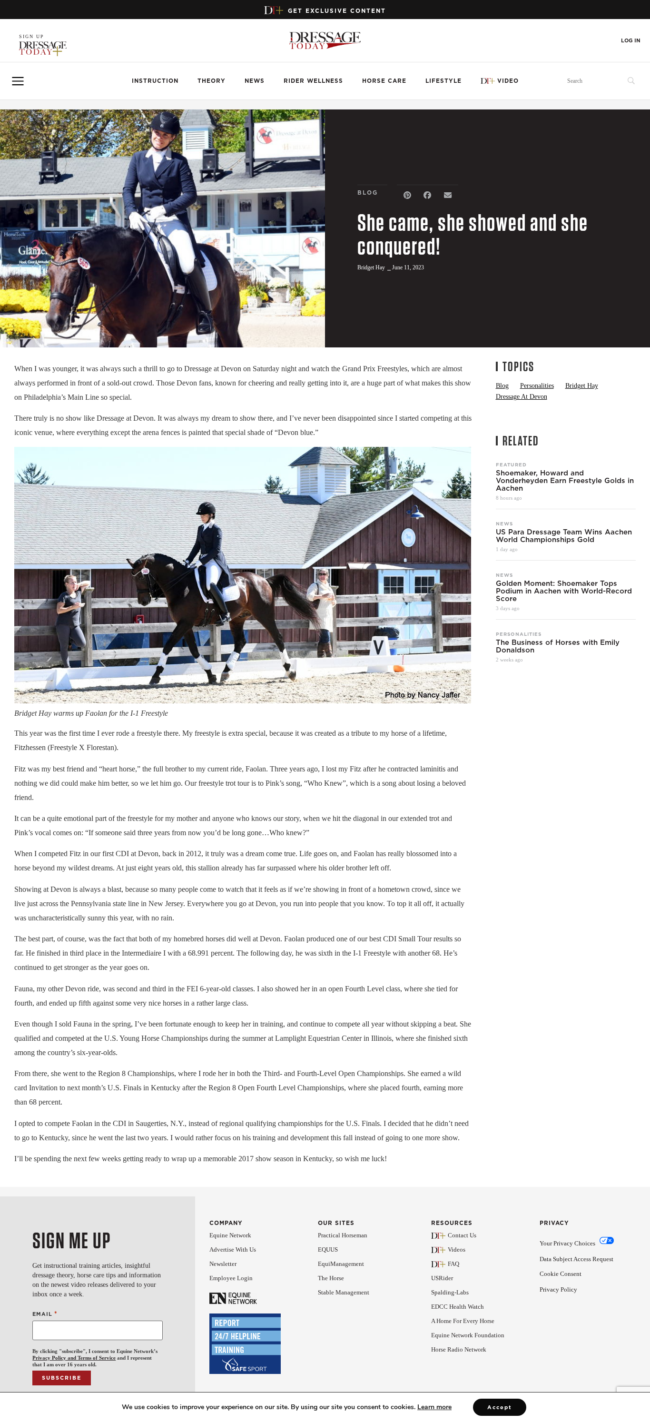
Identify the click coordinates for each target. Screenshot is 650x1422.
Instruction (155, 80)
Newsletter (222, 1263)
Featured (511, 464)
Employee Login (231, 1278)
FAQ (453, 1263)
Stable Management (343, 1292)
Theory (211, 80)
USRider (442, 1278)
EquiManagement (341, 1263)
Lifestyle (443, 80)
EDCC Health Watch (457, 1306)
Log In (630, 40)
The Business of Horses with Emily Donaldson (558, 646)
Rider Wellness (313, 80)
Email (44, 1314)
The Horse (331, 1278)
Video (508, 80)
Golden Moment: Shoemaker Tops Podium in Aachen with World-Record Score (564, 591)
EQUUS (328, 1249)
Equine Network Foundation (467, 1335)
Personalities (519, 634)
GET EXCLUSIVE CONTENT (337, 10)
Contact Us (462, 1235)
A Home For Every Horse (462, 1320)
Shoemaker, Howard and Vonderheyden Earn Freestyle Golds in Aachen (565, 480)
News (255, 80)
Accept (499, 1407)
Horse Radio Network (458, 1349)
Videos (456, 1249)
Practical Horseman (342, 1235)
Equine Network (230, 1235)
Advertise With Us (232, 1249)
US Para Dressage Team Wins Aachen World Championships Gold (564, 535)
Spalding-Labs (450, 1292)
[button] (407, 195)
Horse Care (384, 80)
